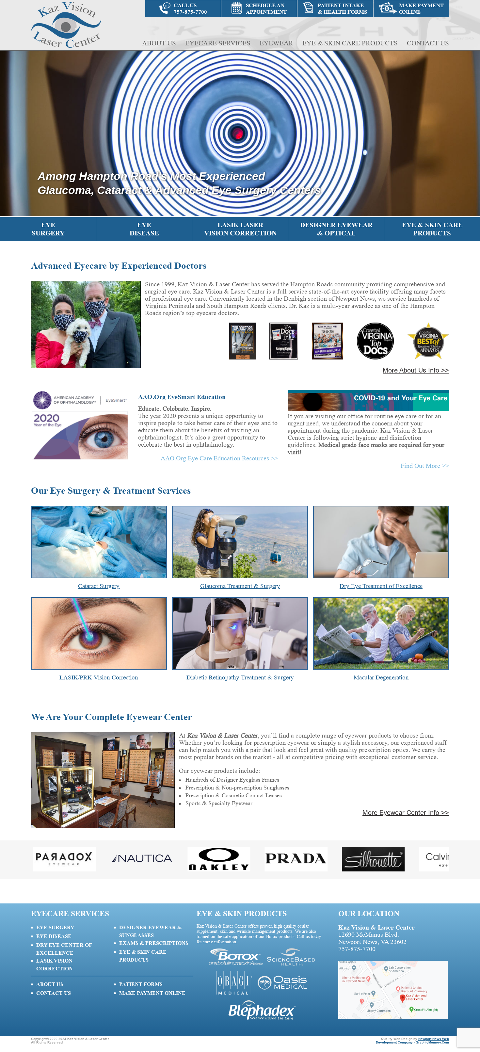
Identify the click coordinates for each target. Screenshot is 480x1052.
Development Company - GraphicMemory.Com (412, 1042)
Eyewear (276, 43)
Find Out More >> (425, 465)
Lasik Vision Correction (54, 964)
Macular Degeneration (381, 677)
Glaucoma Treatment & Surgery (240, 585)
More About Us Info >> (416, 370)
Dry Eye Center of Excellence (64, 949)
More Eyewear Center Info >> (405, 812)
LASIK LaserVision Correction (240, 229)
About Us (159, 43)
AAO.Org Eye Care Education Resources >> (219, 458)
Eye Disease (144, 229)
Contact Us (428, 43)
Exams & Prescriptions (153, 943)
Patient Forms (141, 984)
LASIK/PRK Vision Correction (98, 677)
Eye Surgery (48, 229)
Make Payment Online (152, 993)
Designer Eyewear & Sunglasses (150, 931)
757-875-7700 (357, 948)
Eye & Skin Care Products (350, 43)
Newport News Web (433, 1039)
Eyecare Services (217, 43)
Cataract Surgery (99, 585)
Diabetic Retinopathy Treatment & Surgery (240, 677)
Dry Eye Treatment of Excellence (381, 585)
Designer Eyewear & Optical (336, 229)
